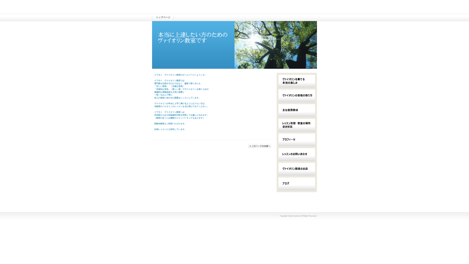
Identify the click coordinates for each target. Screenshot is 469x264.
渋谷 (156, 115)
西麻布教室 (159, 123)
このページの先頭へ (259, 146)
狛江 (176, 115)
